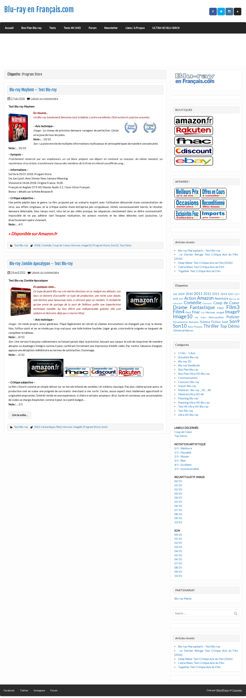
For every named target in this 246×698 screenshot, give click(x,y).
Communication (187, 377)
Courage (237, 690)
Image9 (232, 311)
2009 (181, 294)
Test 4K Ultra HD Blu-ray (193, 406)
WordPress (222, 690)
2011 (198, 293)
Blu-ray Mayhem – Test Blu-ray (33, 89)
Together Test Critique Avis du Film (199, 271)
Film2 (59, 426)
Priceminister (180, 321)
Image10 (86, 245)
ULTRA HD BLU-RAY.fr (166, 27)
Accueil (9, 27)
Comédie (46, 245)
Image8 (77, 426)
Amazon (205, 298)
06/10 (178, 505)
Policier (233, 316)
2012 (207, 294)
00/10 (178, 481)
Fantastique (48, 426)
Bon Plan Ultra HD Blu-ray (194, 373)
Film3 (233, 307)
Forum (93, 27)
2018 (37, 245)
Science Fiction (210, 322)
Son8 (225, 321)
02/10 (178, 489)
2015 (37, 426)
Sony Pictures (195, 326)
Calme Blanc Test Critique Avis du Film (201, 266)
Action (190, 298)
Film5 (188, 312)
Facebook (9, 690)
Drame (180, 307)
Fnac (196, 311)
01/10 (178, 485)
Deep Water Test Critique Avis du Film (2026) (205, 262)
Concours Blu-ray (188, 382)
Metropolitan (216, 317)
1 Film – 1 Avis (186, 353)
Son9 (234, 321)
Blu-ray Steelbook (189, 365)
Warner (189, 330)
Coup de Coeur (61, 245)
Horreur (75, 245)
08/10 (178, 514)
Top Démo (125, 245)
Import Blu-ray (187, 385)
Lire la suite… (20, 415)
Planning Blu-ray (188, 398)
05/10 (178, 501)
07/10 (178, 510)
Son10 (114, 245)
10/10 (178, 522)
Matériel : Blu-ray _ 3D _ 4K (194, 390)
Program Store (101, 245)
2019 (181, 299)
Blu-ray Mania (182, 598)
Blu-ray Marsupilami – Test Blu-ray (199, 250)
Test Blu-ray (21, 245)
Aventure (221, 298)
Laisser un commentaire (44, 98)
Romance (194, 322)
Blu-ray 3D (234, 299)
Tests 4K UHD (72, 27)
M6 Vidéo (200, 317)
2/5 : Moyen (181, 456)
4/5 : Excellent (183, 464)
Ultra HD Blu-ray (188, 414)
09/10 (178, 518)
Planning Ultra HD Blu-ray (194, 402)
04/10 (178, 497)
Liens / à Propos (135, 27)
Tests (52, 27)
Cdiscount (178, 303)
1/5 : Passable (182, 452)
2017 (237, 294)
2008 (175, 294)
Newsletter (111, 27)
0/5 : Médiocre (183, 448)
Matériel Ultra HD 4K (191, 394)
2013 (215, 294)
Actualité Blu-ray (188, 357)
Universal (179, 330)
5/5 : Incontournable (186, 468)
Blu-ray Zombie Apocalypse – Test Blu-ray (41, 263)
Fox (203, 312)
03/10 (178, 493)
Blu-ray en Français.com (39, 9)
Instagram (39, 690)
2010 (189, 294)
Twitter (24, 690)
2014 (223, 294)
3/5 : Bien (180, 460)
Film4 (178, 311)
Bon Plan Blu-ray (31, 27)
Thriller (211, 326)
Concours (207, 303)
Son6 (104, 426)
